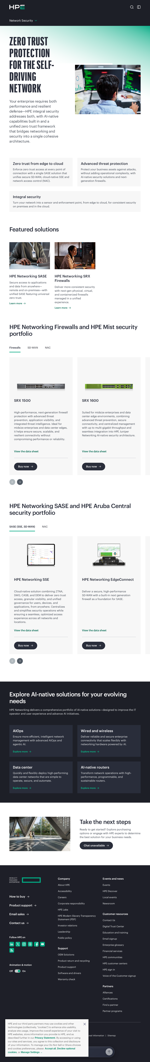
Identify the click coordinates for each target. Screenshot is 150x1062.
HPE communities (112, 957)
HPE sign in (109, 969)
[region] (75, 422)
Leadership (64, 931)
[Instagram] (24, 944)
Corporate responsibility (71, 903)
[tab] (15, 347)
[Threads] (30, 944)
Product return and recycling (74, 960)
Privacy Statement (45, 1038)
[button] (84, 1023)
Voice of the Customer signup (119, 975)
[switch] (16, 971)
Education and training (115, 932)
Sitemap (112, 1035)
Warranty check (66, 979)
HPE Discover (110, 891)
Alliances (108, 992)
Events (106, 884)
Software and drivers (69, 973)
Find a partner (110, 1004)
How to (17, 896)
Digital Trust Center (113, 926)
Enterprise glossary (113, 944)
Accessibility (65, 891)
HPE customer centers (115, 963)
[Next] (20, 482)
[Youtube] (42, 944)
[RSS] (11, 950)
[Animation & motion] (18, 971)
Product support (67, 966)
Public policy (65, 937)
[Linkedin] (11, 944)
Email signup (110, 938)
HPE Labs (63, 909)
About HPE (64, 884)
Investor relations (67, 925)
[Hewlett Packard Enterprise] (17, 7)
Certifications (110, 998)
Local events (110, 897)
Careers (62, 897)
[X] (18, 944)
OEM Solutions (66, 954)
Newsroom (109, 903)
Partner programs (112, 1011)
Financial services (112, 951)
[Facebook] (36, 944)
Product (20, 905)
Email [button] (17, 914)
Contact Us (109, 920)
